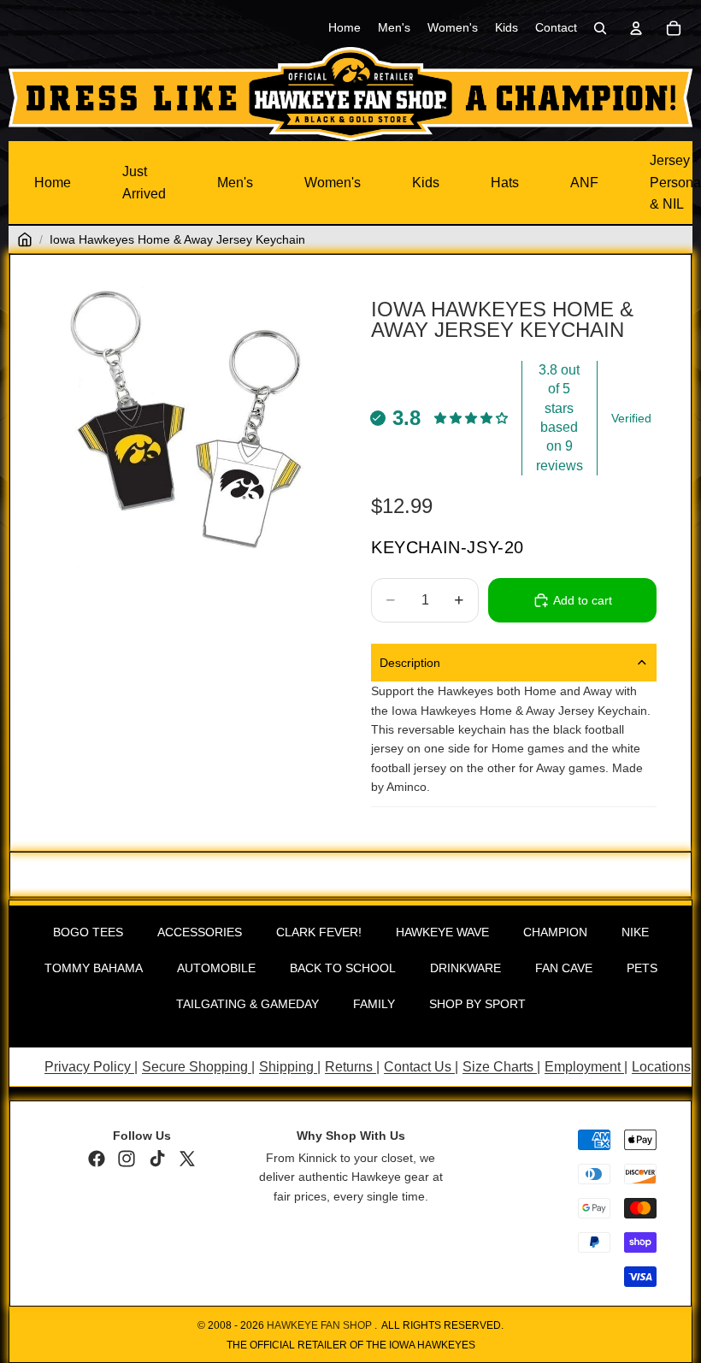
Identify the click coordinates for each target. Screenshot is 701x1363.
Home (52, 182)
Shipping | (290, 1066)
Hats (505, 182)
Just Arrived (144, 182)
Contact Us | (421, 1066)
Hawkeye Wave (442, 932)
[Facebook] (96, 1158)
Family (374, 1004)
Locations (661, 1066)
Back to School (343, 968)
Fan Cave (563, 968)
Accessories (199, 932)
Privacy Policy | (91, 1066)
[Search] (600, 28)
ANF (584, 182)
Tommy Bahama (93, 968)
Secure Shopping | (198, 1066)
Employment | (586, 1066)
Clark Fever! (319, 932)
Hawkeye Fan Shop (319, 1325)
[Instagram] (126, 1158)
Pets (642, 968)
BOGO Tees (88, 932)
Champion (555, 932)
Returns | (352, 1066)
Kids (425, 182)
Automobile (216, 968)
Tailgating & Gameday (247, 1004)
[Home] (24, 239)
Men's (235, 182)
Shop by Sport (477, 1004)
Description (410, 663)
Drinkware (465, 968)
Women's (332, 182)
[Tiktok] (157, 1158)
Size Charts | (501, 1066)
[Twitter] (187, 1158)
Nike (635, 932)
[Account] (636, 28)
